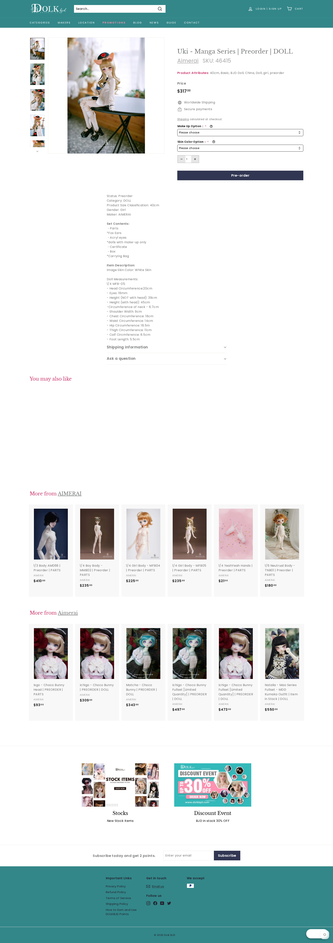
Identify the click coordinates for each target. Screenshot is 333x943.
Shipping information (127, 347)
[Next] (37, 150)
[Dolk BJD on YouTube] (162, 903)
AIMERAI (70, 494)
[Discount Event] (212, 785)
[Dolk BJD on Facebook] (155, 903)
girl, (266, 73)
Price (181, 83)
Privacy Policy (116, 886)
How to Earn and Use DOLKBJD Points (121, 912)
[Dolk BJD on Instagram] (148, 903)
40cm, (215, 73)
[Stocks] (120, 785)
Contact (192, 22)
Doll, (259, 73)
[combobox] (240, 132)
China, (250, 73)
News (154, 22)
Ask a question (121, 358)
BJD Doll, (237, 73)
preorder (277, 73)
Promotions (114, 22)
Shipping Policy (117, 904)
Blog (137, 22)
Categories (40, 22)
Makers (64, 22)
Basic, (225, 73)
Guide (171, 22)
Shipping (183, 119)
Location (86, 22)
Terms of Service (118, 898)
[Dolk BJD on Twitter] (169, 903)
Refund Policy (116, 892)
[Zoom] (106, 96)
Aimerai (188, 61)
